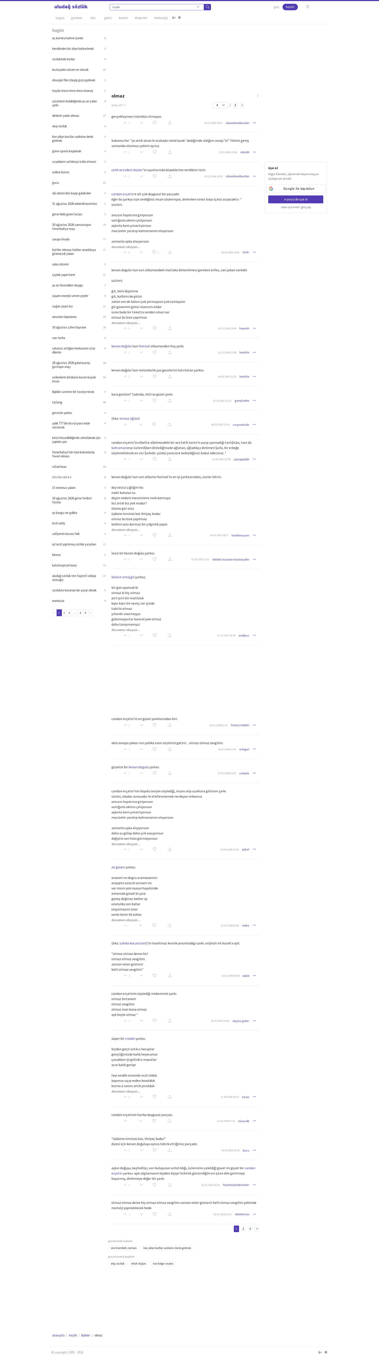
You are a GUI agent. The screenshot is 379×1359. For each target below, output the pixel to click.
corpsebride (241, 425)
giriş (276, 7)
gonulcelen (242, 401)
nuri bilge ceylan (163, 1263)
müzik (73, 1335)
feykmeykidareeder (236, 1185)
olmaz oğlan (129, 418)
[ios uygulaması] (179, 18)
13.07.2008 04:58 (230, 975)
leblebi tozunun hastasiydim (231, 559)
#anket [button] (123, 18)
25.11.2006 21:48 (227, 352)
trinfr (246, 252)
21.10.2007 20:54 (226, 635)
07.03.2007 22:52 (222, 400)
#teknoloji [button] (161, 18)
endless (244, 635)
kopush (244, 328)
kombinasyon (240, 535)
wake (245, 925)
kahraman (119, 447)
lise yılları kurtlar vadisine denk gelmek (167, 1248)
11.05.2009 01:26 (226, 1121)
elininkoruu (242, 1214)
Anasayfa (58, 1335)
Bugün (60, 18)
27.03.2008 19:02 (227, 773)
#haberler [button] (141, 18)
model (130, 1038)
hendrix (244, 352)
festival (144, 346)
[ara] (207, 7)
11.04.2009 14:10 (230, 1096)
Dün (93, 18)
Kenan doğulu (121, 346)
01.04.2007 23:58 (221, 459)
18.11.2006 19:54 (227, 328)
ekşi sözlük (117, 1263)
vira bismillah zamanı (124, 1248)
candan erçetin (122, 194)
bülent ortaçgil (122, 577)
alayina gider (240, 1021)
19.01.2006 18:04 (228, 152)
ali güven (118, 867)
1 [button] (158, 252)
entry (116, 105)
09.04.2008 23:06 (229, 849)
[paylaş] (170, 123)
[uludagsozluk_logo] (71, 7)
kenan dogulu (139, 767)
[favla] (154, 123)
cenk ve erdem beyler (127, 170)
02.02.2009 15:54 (220, 1020)
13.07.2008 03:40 (230, 925)
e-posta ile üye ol (295, 199)
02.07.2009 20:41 (222, 1214)
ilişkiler (85, 1335)
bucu (246, 1150)
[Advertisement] (217, 55)
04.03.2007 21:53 (227, 376)
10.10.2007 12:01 (200, 559)
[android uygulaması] (174, 18)
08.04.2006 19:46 (230, 252)
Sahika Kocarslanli (133, 943)
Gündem (76, 18)
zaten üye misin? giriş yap (296, 207)
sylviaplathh (241, 459)
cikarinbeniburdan (237, 123)
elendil (244, 152)
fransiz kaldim (240, 725)
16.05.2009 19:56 (230, 1150)
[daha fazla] (308, 7)
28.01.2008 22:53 (227, 749)
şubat (245, 849)
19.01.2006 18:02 (213, 122)
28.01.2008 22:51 (218, 725)
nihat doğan (138, 1263)
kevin (245, 1097)
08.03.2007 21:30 (220, 424)
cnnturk (244, 773)
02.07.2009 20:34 (210, 1185)
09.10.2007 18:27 (219, 535)
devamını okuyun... (125, 247)
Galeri (108, 18)
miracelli (243, 1121)
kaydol (290, 7)
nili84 (246, 976)
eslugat (244, 749)
